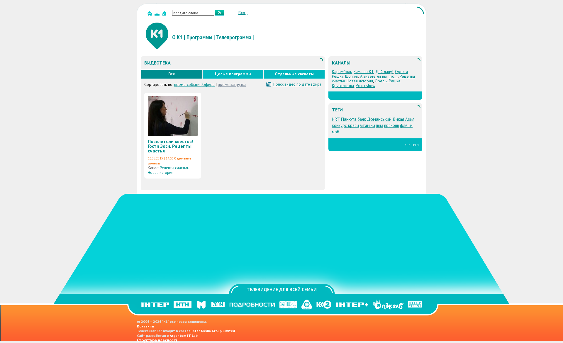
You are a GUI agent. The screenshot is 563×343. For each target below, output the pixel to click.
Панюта (349, 119)
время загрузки (232, 84)
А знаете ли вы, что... (379, 76)
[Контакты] (165, 14)
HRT (336, 119)
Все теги (411, 145)
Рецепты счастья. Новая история (168, 170)
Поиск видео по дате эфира (297, 84)
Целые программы (233, 74)
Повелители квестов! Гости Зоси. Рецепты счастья (170, 146)
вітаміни (367, 125)
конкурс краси (345, 125)
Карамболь (342, 71)
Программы (199, 37)
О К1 (177, 37)
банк (361, 119)
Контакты (145, 326)
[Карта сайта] (158, 14)
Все (171, 74)
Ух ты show (365, 85)
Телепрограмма (233, 37)
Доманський (379, 119)
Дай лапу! (384, 71)
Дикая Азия (403, 119)
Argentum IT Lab (184, 335)
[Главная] (150, 14)
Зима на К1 (364, 71)
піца (379, 125)
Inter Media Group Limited (213, 331)
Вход (243, 12)
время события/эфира (194, 84)
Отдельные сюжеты (294, 74)
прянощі (391, 125)
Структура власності (157, 340)
